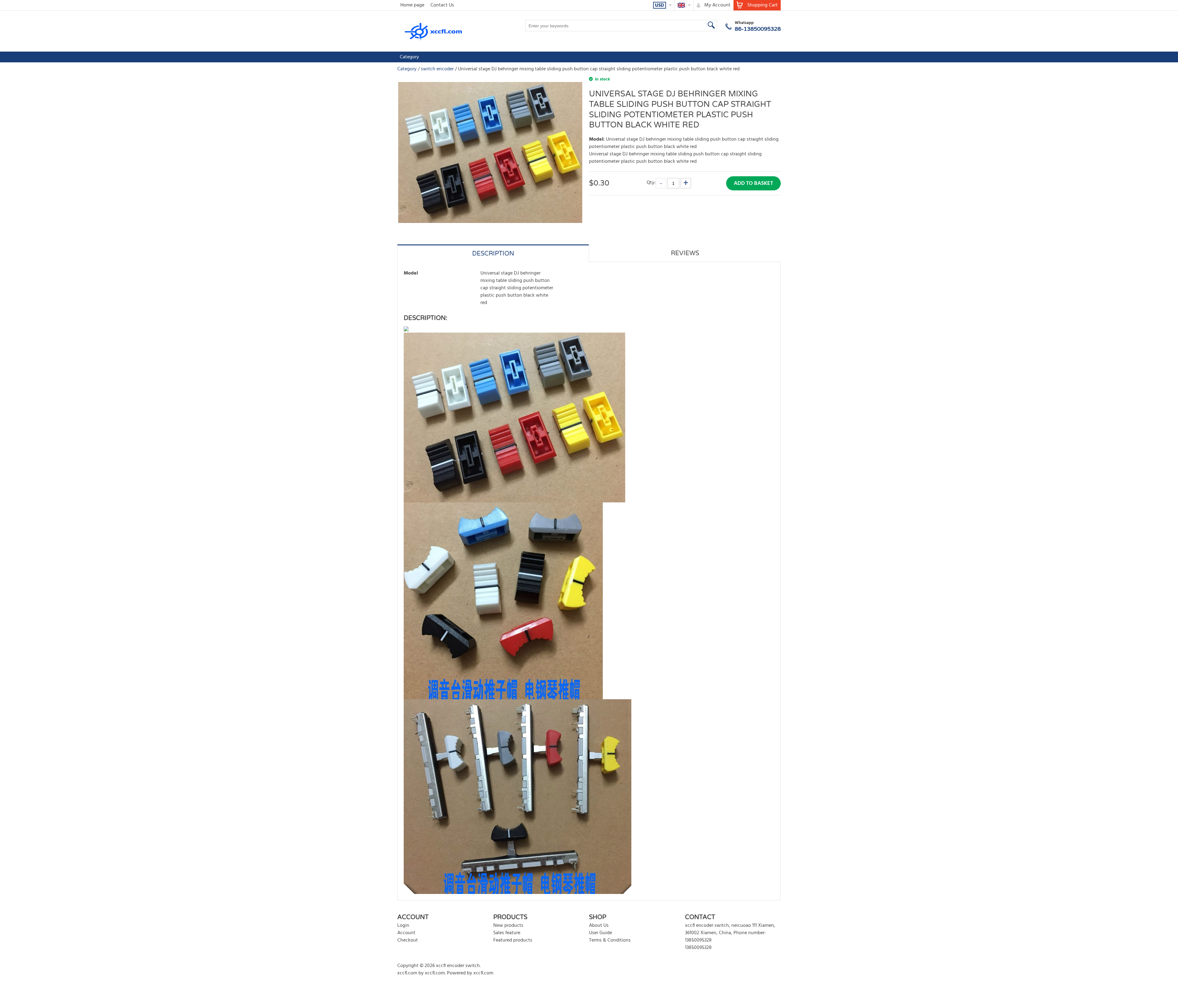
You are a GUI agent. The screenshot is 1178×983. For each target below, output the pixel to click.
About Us (599, 926)
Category (409, 57)
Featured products (512, 940)
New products (508, 926)
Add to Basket (753, 183)
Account (406, 933)
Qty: (651, 182)
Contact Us (442, 5)
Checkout (407, 940)
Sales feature (506, 933)
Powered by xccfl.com (470, 973)
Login (403, 926)
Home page (412, 5)
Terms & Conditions (610, 940)
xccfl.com (407, 973)
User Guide (600, 933)
